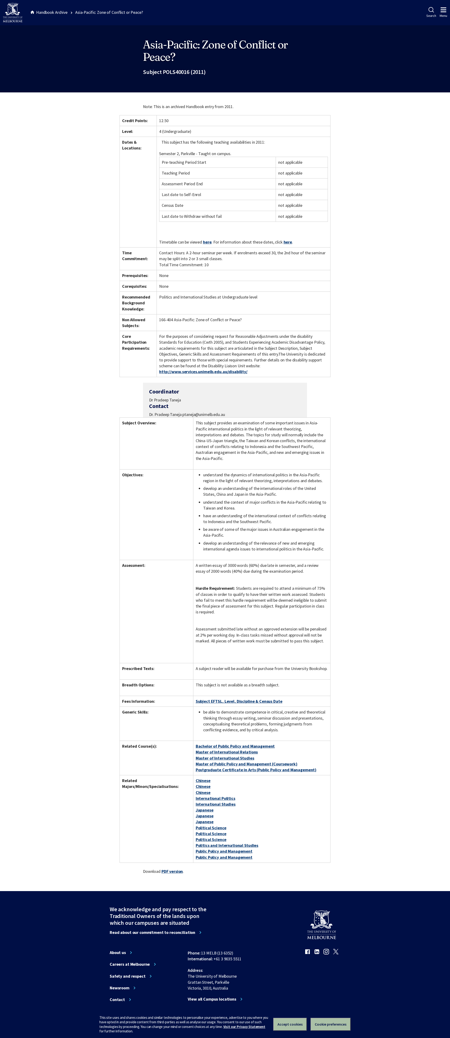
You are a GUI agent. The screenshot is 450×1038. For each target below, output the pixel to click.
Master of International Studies (225, 758)
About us (118, 952)
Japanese (205, 810)
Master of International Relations (227, 752)
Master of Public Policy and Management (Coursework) (246, 764)
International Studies (216, 804)
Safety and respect (128, 976)
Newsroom (119, 988)
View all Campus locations (212, 999)
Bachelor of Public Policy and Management (235, 746)
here (207, 242)
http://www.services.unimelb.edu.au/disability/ (203, 371)
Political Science (211, 827)
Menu (443, 16)
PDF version (172, 871)
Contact (117, 999)
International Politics (215, 798)
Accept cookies (290, 1024)
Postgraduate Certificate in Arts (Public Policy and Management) (256, 769)
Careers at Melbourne (130, 964)
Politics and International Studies (227, 845)
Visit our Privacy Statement (244, 1026)
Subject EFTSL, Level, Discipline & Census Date (239, 701)
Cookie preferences (330, 1024)
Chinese (203, 780)
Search (431, 16)
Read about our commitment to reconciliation (152, 932)
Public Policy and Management (224, 851)
